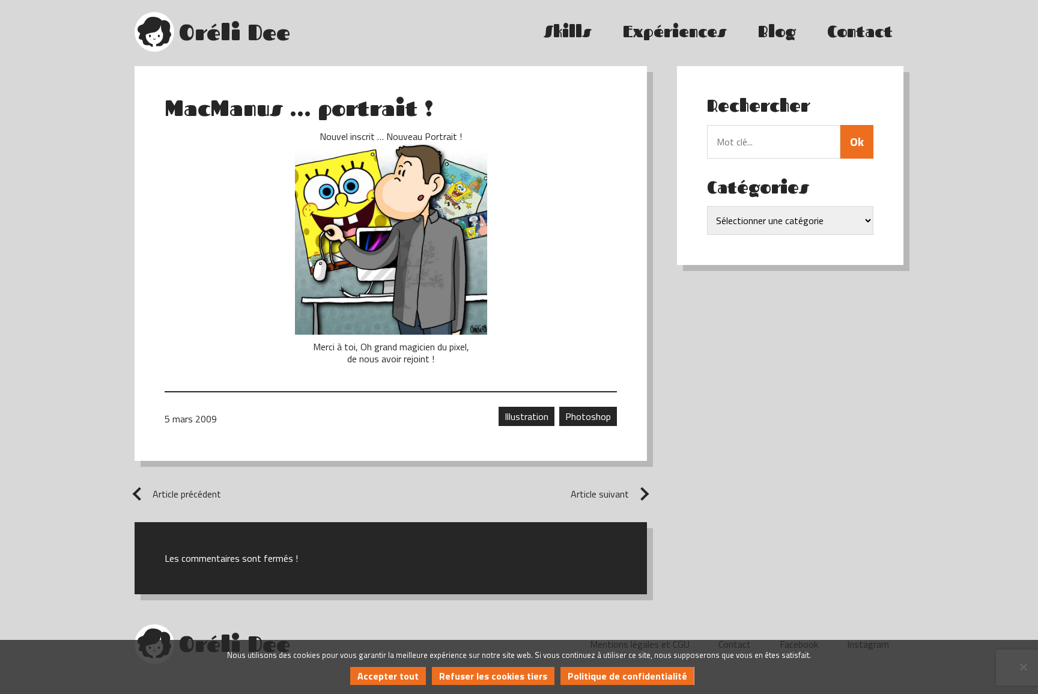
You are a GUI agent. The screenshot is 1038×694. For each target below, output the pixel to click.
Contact (860, 31)
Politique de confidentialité (627, 676)
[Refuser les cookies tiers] (1023, 667)
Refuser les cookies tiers (493, 676)
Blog (777, 31)
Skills (568, 31)
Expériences (675, 31)
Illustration (526, 416)
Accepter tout (388, 676)
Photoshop (588, 416)
